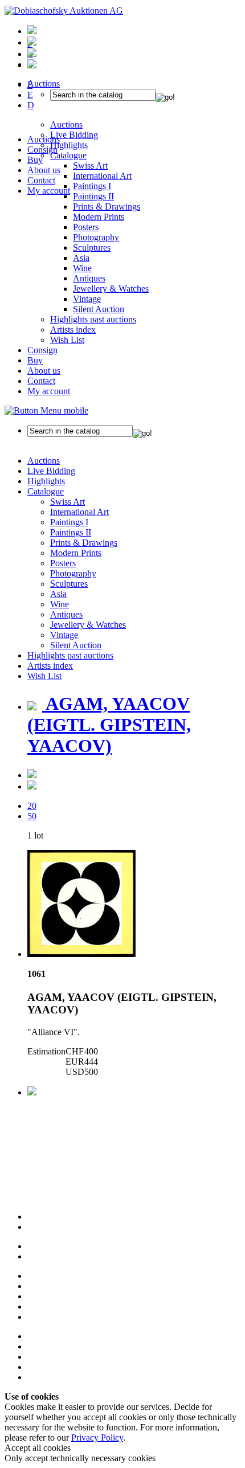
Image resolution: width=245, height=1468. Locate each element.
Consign (42, 149)
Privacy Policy (97, 1437)
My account (48, 190)
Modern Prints (98, 217)
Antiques (89, 278)
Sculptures (92, 247)
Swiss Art (67, 501)
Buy (35, 160)
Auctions (43, 139)
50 (31, 816)
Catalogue (45, 491)
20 (31, 806)
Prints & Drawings (106, 206)
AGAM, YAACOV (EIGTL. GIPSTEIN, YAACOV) (109, 724)
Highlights (46, 481)
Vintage (87, 299)
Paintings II (93, 196)
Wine (82, 268)
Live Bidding (51, 471)
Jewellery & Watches (111, 288)
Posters (86, 227)
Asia (81, 258)
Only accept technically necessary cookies (80, 1458)
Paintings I (69, 522)
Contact (41, 180)
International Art (79, 512)
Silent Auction (98, 309)
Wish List (67, 340)
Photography (96, 237)
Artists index (73, 329)
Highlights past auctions (93, 319)
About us (43, 170)
